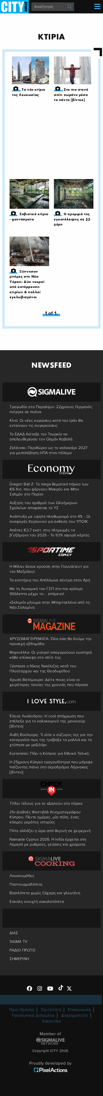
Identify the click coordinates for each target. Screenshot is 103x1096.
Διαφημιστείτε (74, 1015)
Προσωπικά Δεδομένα (33, 1015)
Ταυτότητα (51, 1009)
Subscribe (51, 1021)
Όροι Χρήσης (21, 1009)
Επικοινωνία (79, 1009)
